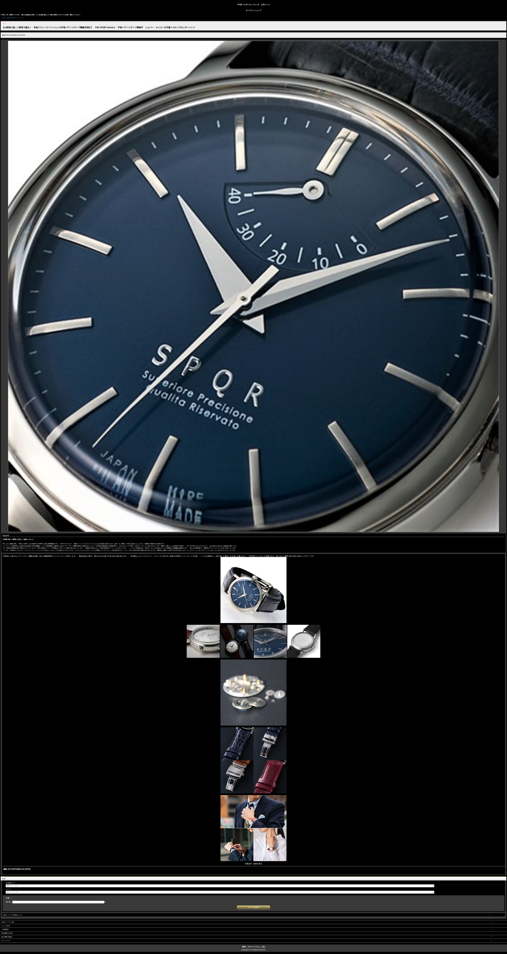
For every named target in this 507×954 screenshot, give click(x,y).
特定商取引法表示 (7, 933)
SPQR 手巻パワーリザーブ (15, 18)
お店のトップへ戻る (7, 922)
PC (263, 947)
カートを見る (5, 926)
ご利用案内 (5, 929)
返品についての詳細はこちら (12, 915)
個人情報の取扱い (7, 937)
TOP (2, 18)
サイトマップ (5, 940)
